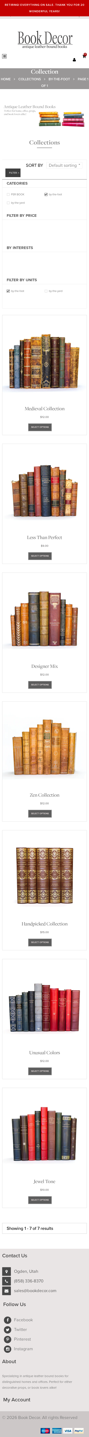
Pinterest (22, 1339)
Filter (13, 172)
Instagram (23, 1349)
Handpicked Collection (45, 923)
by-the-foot (55, 194)
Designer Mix (44, 666)
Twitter (20, 1329)
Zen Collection (44, 794)
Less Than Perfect (44, 537)
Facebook (23, 1320)
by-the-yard (18, 203)
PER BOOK (17, 194)
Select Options (40, 427)
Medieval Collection (45, 408)
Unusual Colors (44, 1052)
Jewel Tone (44, 1181)
